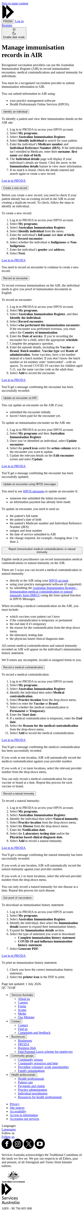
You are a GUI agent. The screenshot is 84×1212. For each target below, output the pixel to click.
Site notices (17, 1107)
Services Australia (22, 994)
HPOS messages (33, 491)
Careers (23, 1002)
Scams (22, 1010)
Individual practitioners (33, 1093)
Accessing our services (24, 1119)
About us (24, 999)
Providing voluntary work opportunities (43, 1067)
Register (7, 25)
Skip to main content (15, 3)
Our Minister (26, 1017)
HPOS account (58, 580)
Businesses (18, 1036)
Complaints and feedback (34, 1032)
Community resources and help (38, 1063)
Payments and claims (31, 1086)
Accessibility (18, 1111)
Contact (16, 1021)
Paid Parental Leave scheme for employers (45, 1051)
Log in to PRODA (14, 180)
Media (22, 1013)
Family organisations (31, 1070)
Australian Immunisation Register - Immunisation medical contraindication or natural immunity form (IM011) (43, 591)
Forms (22, 1006)
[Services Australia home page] (8, 17)
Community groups (22, 1055)
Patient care (25, 1082)
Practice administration (32, 1089)
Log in (19, 21)
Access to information (24, 1115)
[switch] (14, 33)
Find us (23, 1029)
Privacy (15, 1104)
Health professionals (23, 1074)
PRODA (23, 1044)
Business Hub (27, 1048)
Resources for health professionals (40, 1097)
